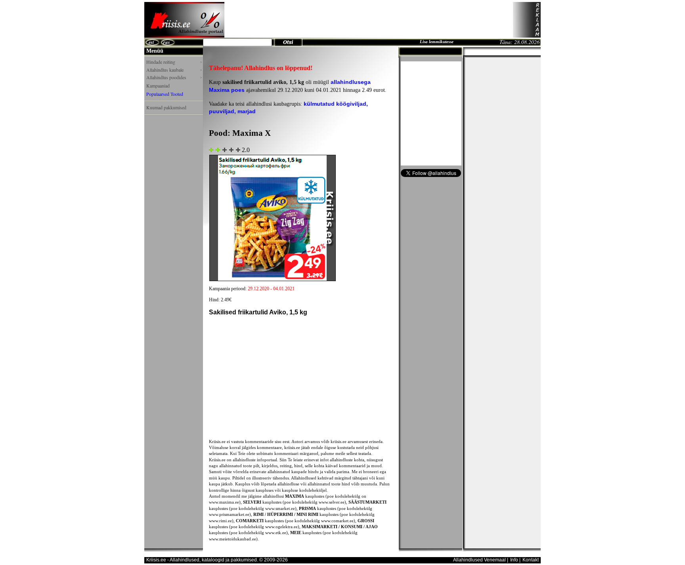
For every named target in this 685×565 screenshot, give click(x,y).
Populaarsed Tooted (164, 94)
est (151, 42)
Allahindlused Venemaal (479, 560)
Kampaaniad (158, 85)
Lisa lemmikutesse (436, 41)
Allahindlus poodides (174, 77)
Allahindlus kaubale (174, 70)
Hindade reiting (174, 62)
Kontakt (530, 560)
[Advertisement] (368, 20)
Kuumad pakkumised (166, 107)
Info (514, 560)
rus (166, 42)
